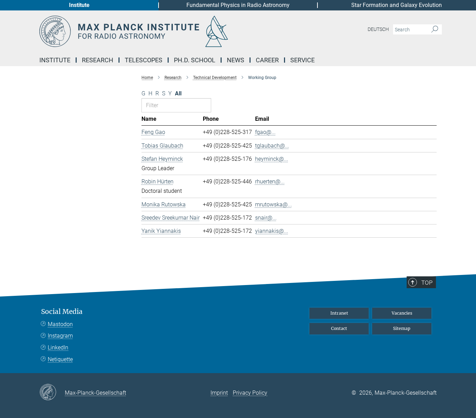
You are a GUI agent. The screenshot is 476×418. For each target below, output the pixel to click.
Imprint (219, 392)
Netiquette (60, 359)
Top (426, 282)
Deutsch (378, 29)
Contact (339, 328)
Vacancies (402, 313)
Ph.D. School (194, 60)
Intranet (339, 313)
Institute (79, 5)
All (178, 93)
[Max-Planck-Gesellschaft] (52, 392)
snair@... (266, 217)
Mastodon (60, 324)
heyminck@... (271, 159)
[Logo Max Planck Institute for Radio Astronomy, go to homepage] (170, 31)
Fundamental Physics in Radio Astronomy (238, 5)
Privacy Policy (250, 392)
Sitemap (401, 328)
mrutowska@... (273, 204)
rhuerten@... (270, 181)
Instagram (60, 335)
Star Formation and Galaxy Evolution (396, 5)
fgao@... (265, 132)
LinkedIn (58, 347)
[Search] (435, 29)
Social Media (62, 312)
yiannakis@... (271, 231)
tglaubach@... (272, 145)
